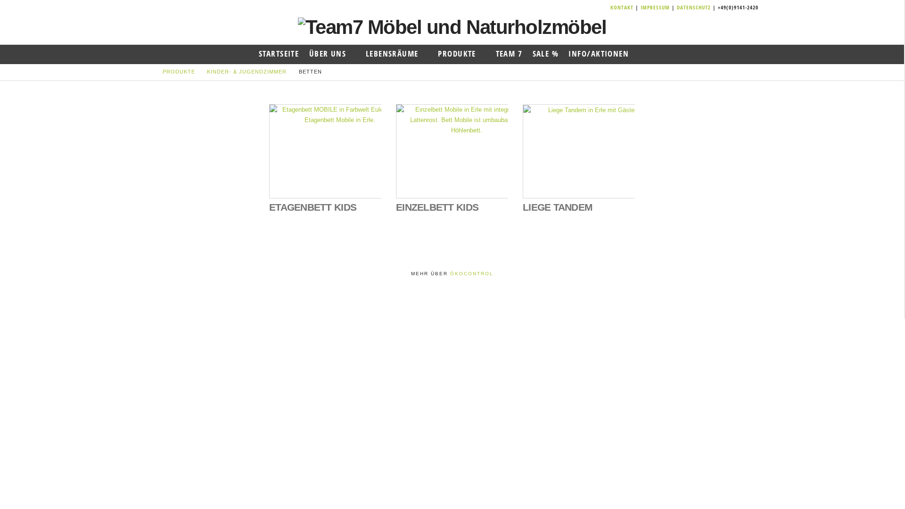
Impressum (656, 7)
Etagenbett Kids (312, 207)
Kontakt (622, 7)
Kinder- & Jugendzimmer (247, 71)
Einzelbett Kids (437, 207)
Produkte (179, 71)
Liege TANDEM (557, 207)
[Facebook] (582, 7)
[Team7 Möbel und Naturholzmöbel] (452, 26)
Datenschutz (694, 7)
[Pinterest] (604, 7)
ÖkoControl (472, 273)
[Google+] (593, 7)
